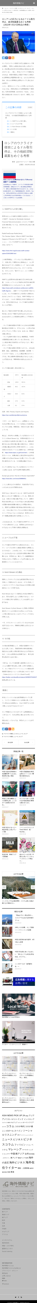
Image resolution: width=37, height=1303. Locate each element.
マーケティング (27, 1150)
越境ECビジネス (7, 1248)
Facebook (6, 1284)
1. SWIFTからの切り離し (19, 121)
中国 (13, 1153)
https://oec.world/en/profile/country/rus (14, 415)
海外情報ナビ (18, 3)
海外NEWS (5, 1243)
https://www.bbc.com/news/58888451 (14, 478)
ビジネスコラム (7, 1240)
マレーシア (15, 1149)
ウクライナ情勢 (8, 733)
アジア (31, 1116)
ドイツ (23, 1135)
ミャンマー (6, 1154)
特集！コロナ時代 (8, 1246)
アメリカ (6, 1119)
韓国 (8, 1172)
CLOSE (30, 107)
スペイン (18, 1131)
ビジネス (18, 1139)
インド (20, 1119)
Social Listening (7, 1251)
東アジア (13, 1158)
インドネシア (29, 1119)
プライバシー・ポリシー (10, 1270)
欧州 (26, 1158)
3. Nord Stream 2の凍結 (18, 126)
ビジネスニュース (18, 733)
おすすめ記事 (18, 874)
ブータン (28, 1145)
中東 (3, 1223)
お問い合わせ (6, 1276)
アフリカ (5, 1234)
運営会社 (5, 1273)
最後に (13, 132)
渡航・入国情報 (23, 1168)
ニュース (15, 736)
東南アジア (21, 1158)
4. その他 (14, 129)
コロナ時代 (20, 1126)
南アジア (19, 1153)
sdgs (26, 1115)
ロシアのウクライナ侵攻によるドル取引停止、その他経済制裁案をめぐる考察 (18, 115)
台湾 (27, 1154)
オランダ (20, 1122)
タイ (19, 1135)
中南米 (4, 1229)
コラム (10, 1126)
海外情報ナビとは (8, 1265)
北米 (3, 1226)
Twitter (5, 1280)
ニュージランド (29, 1135)
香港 (12, 1172)
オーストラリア (28, 1122)
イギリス (13, 1119)
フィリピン (20, 1144)
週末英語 (4, 1172)
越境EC (32, 1168)
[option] (18, 890)
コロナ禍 (29, 1126)
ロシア (26, 733)
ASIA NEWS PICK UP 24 (13, 1115)
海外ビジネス (17, 1162)
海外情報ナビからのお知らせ (11, 1268)
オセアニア (14, 1122)
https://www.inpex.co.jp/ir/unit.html (16, 452)
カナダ (4, 1126)
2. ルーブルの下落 (16, 124)
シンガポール (8, 1131)
